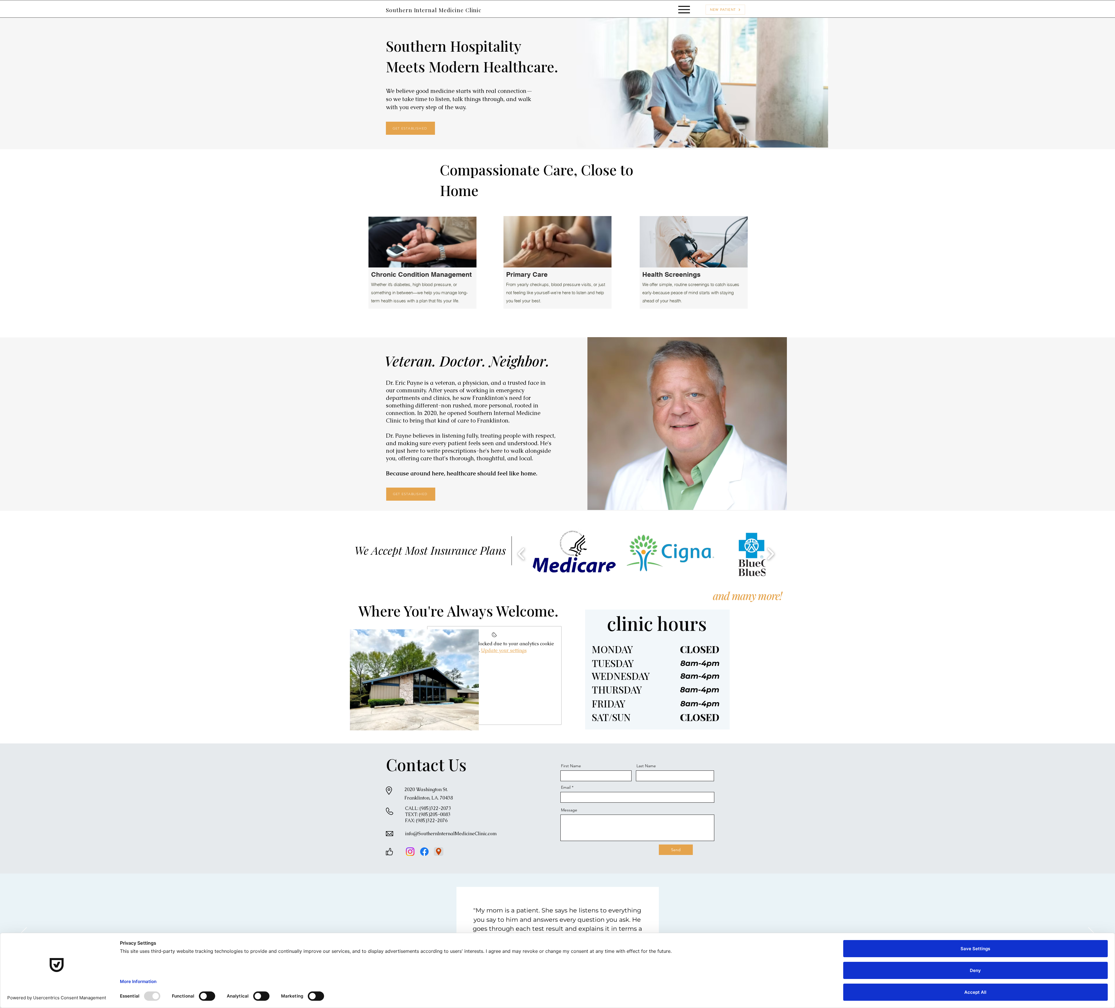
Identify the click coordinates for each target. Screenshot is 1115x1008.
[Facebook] (424, 851)
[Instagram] (410, 851)
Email (566, 787)
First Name (571, 766)
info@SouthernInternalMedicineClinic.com (451, 834)
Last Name (646, 766)
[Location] (438, 851)
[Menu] (684, 10)
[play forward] (770, 553)
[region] (422, 267)
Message (569, 810)
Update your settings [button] (504, 650)
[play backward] (521, 553)
